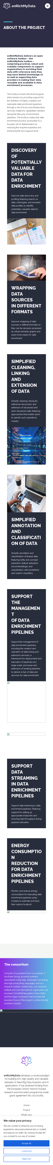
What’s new (26, 1115)
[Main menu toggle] (47, 6)
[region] (26, 1140)
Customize (27, 1151)
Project (26, 1110)
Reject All (26, 1159)
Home (27, 1105)
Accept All (26, 1143)
